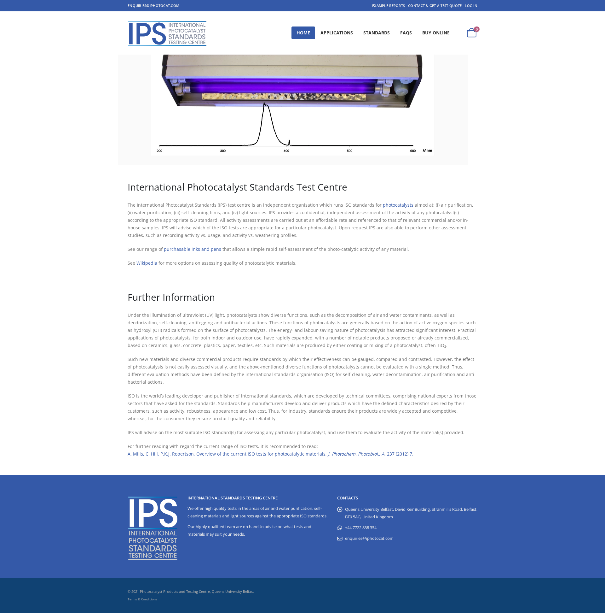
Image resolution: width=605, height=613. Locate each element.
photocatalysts (398, 205)
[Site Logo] (167, 33)
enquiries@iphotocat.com (153, 5)
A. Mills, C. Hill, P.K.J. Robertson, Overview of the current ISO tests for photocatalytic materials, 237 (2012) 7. (270, 454)
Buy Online (436, 33)
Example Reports (388, 5)
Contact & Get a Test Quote (435, 5)
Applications (336, 33)
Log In (471, 5)
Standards (376, 33)
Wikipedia (146, 263)
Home (303, 33)
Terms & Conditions (142, 599)
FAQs (406, 33)
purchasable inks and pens (192, 249)
